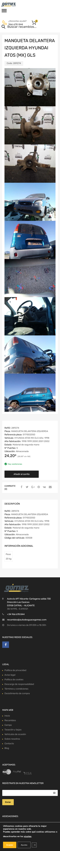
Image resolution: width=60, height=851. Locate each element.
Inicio (7, 715)
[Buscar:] (25, 27)
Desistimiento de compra (17, 693)
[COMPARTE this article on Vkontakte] (44, 487)
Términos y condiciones (16, 688)
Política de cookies (13, 679)
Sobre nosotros (12, 739)
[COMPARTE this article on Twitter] (27, 487)
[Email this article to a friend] (50, 487)
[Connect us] (5, 645)
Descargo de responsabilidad (19, 684)
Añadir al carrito (22, 474)
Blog (6, 748)
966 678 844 (15, 24)
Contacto (9, 743)
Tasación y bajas (12, 729)
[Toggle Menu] (4, 11)
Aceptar (9, 845)
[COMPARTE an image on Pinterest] (38, 487)
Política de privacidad (15, 670)
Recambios (10, 720)
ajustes (27, 836)
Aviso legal (9, 675)
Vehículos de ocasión (15, 734)
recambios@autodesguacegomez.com (26, 619)
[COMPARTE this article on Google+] (32, 487)
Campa (8, 725)
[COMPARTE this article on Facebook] (21, 487)
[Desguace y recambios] (16, 4)
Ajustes (24, 845)
